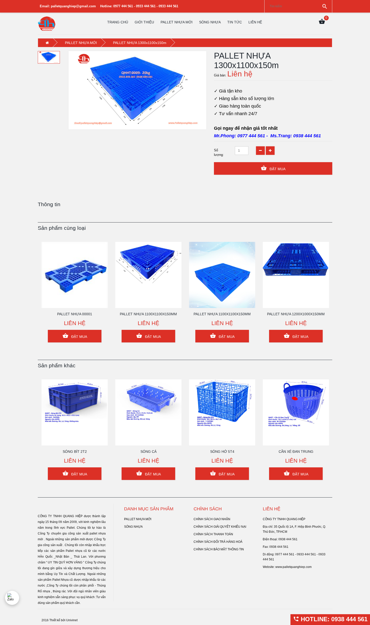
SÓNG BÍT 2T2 (75, 452)
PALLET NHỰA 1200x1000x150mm (296, 314)
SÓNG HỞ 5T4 (222, 452)
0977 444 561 (251, 135)
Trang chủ (117, 22)
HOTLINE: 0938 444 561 (333, 619)
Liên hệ (255, 22)
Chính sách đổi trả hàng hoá (218, 542)
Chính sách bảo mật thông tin (219, 549)
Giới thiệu (144, 22)
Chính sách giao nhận (212, 519)
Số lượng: (219, 152)
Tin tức (234, 22)
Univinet (72, 620)
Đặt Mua (277, 169)
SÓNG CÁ (148, 452)
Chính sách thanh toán (213, 534)
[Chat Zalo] (12, 598)
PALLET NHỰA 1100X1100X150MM (148, 314)
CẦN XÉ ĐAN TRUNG (296, 452)
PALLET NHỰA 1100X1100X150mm (222, 314)
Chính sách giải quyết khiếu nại (220, 526)
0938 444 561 (307, 135)
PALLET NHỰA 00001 (74, 314)
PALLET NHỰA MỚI (177, 22)
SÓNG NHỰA (210, 22)
